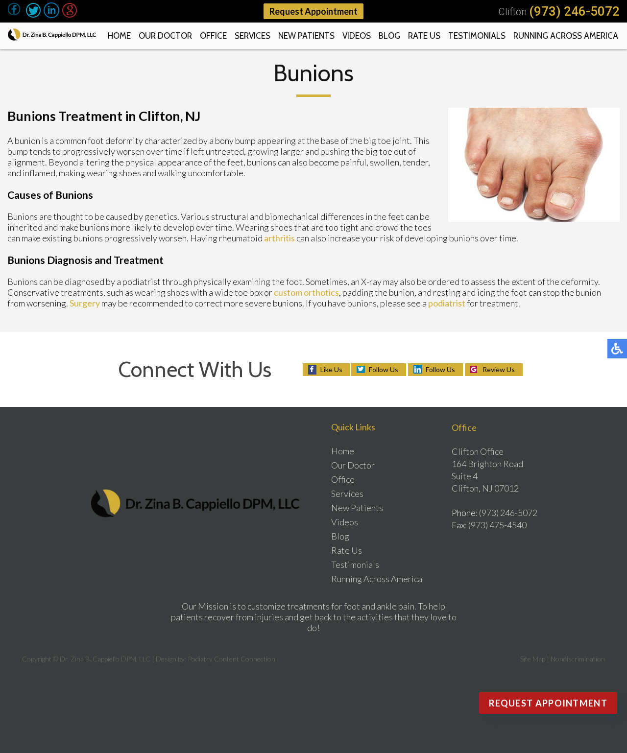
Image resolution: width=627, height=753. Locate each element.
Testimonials (477, 36)
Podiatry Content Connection (231, 659)
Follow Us (383, 369)
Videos (356, 36)
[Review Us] (69, 14)
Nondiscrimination (578, 659)
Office (213, 36)
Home (119, 36)
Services (252, 36)
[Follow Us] (33, 14)
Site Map (532, 659)
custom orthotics (306, 292)
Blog (389, 36)
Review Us (498, 369)
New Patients (306, 36)
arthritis (279, 238)
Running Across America (565, 36)
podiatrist (446, 303)
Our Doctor (165, 36)
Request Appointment (313, 11)
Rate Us (424, 36)
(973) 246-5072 (574, 11)
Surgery (85, 303)
